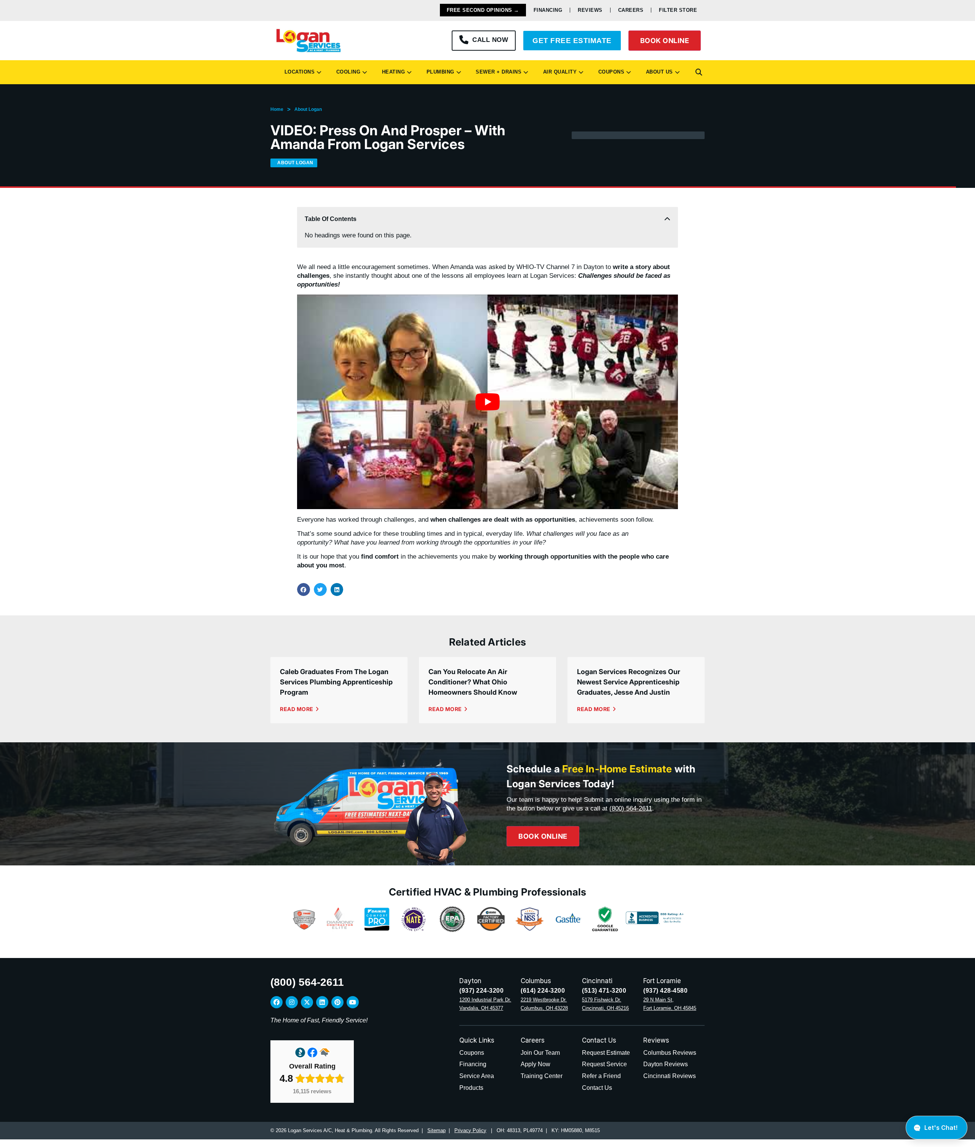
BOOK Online (664, 41)
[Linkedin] (322, 1002)
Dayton (470, 981)
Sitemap (436, 1130)
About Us (658, 72)
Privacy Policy (470, 1130)
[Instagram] (292, 1002)
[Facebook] (276, 1002)
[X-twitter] (307, 1002)
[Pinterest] (337, 1002)
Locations (298, 72)
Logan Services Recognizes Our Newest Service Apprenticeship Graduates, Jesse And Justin (628, 682)
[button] (699, 72)
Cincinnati (597, 981)
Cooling (347, 72)
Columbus (536, 981)
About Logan (308, 109)
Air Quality (558, 72)
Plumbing (438, 72)
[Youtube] (353, 1002)
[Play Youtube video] (487, 402)
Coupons (610, 72)
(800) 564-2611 (630, 808)
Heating (392, 72)
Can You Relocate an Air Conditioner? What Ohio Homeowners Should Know (472, 682)
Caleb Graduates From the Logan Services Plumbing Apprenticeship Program (336, 682)
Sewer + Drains (496, 72)
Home (276, 109)
